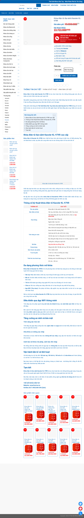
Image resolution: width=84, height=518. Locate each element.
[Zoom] (25, 43)
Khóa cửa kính (7, 43)
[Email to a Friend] (61, 85)
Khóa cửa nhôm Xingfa (9, 55)
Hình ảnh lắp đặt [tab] (65, 89)
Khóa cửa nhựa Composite (7, 60)
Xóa (81, 64)
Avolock (7, 98)
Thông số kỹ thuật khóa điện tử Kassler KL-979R (40, 119)
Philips (6, 129)
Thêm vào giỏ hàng (69, 76)
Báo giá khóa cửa (34, 502)
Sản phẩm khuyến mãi (9, 92)
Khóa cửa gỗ (7, 40)
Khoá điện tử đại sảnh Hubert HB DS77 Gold (63, 442)
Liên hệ (35, 8)
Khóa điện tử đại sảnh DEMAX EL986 (40, 441)
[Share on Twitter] (58, 85)
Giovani (7, 105)
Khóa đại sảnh (7, 76)
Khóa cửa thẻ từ (8, 64)
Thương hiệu (18, 13)
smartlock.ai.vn (35, 385)
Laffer (6, 122)
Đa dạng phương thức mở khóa (35, 122)
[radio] (58, 70)
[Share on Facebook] (55, 85)
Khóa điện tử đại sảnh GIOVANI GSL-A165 (28, 442)
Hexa (6, 110)
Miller (6, 124)
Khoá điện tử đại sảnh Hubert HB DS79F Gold (63, 409)
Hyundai (7, 115)
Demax (7, 103)
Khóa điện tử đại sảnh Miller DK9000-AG (40, 408)
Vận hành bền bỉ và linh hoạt (34, 128)
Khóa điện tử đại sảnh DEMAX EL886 (75, 441)
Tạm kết (28, 130)
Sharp (6, 132)
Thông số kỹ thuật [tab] (50, 89)
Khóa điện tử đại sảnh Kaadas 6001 (51, 441)
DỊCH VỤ (21, 8)
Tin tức (29, 8)
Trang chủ (46, 5)
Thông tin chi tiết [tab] (32, 89)
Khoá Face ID (7, 80)
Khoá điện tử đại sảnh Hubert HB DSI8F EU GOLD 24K (28, 409)
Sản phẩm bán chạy (8, 89)
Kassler (26, 13)
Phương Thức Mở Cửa (68, 5)
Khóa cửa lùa (7, 46)
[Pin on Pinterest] (64, 85)
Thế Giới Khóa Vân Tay (45, 106)
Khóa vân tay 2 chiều (9, 86)
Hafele (6, 108)
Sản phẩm (54, 5)
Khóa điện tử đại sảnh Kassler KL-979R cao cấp (40, 117)
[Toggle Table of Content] (53, 115)
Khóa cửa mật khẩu (8, 49)
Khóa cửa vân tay (8, 70)
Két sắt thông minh (8, 24)
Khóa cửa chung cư (8, 33)
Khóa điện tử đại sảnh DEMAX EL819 (75, 408)
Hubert (7, 112)
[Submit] (38, 5)
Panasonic (8, 127)
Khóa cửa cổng (7, 36)
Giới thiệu (32, 500)
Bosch (6, 101)
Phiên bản (57, 66)
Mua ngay (58, 80)
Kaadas (7, 117)
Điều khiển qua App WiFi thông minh (36, 124)
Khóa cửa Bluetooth (9, 27)
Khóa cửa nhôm (7, 52)
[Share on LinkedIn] (67, 85)
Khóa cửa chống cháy (9, 30)
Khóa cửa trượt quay (9, 67)
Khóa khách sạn (7, 83)
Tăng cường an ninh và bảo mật (35, 126)
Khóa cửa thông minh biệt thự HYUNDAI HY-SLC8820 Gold (52, 409)
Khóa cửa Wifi (7, 73)
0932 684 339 (36, 387)
